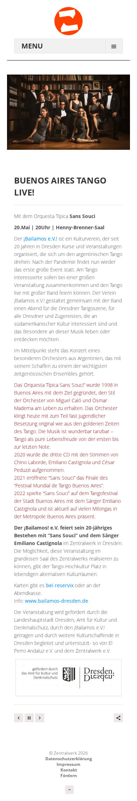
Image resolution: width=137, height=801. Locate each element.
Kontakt (68, 770)
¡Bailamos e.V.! (40, 238)
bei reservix (59, 585)
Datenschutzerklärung (68, 759)
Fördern (68, 775)
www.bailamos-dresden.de (56, 600)
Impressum (68, 764)
